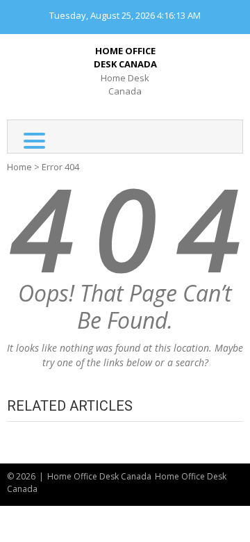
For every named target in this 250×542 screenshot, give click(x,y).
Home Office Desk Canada (125, 57)
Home (19, 167)
